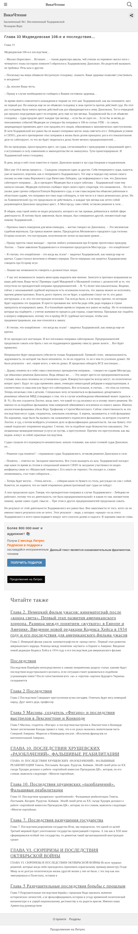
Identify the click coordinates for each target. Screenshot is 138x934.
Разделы (75, 919)
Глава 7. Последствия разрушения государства (56, 820)
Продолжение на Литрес (26, 579)
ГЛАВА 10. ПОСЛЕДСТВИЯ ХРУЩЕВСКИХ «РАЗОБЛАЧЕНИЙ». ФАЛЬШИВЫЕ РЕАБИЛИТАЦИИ (64, 751)
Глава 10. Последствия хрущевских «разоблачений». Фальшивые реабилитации (62, 787)
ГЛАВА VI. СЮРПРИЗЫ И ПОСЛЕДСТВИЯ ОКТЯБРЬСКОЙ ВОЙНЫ (54, 853)
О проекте (59, 919)
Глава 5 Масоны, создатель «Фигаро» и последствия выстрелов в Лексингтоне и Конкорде (62, 715)
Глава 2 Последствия (31, 691)
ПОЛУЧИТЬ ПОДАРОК (26, 562)
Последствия (23, 660)
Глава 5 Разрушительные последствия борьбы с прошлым (67, 886)
